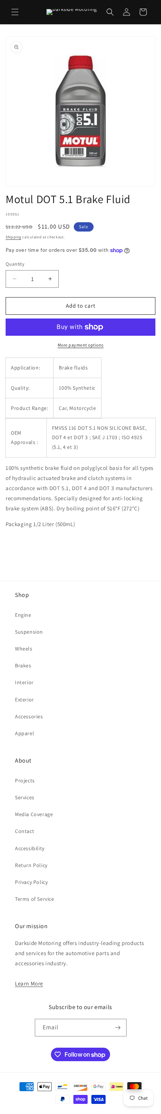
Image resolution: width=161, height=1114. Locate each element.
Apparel (24, 733)
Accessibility (30, 848)
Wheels (24, 648)
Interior (24, 682)
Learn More (29, 983)
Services (24, 797)
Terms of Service (34, 899)
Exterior (24, 699)
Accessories (29, 716)
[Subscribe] (118, 1027)
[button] (15, 12)
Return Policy (31, 865)
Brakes (23, 665)
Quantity (15, 264)
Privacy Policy (31, 882)
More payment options (81, 345)
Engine (23, 615)
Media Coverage (34, 814)
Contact (24, 831)
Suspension (29, 631)
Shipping (13, 237)
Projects (25, 780)
